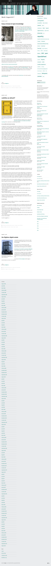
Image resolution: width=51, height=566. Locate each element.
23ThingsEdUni (41, 20)
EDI (43, 33)
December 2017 (4, 463)
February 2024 (4, 329)
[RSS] (11, 1)
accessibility (4, 226)
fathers (4, 269)
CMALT (43, 25)
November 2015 (4, 513)
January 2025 (4, 309)
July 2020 (3, 400)
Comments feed (4, 555)
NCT (20, 67)
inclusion (43, 41)
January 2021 (4, 389)
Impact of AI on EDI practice (41, 110)
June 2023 (3, 342)
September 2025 (4, 294)
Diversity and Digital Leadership (42, 216)
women (20, 87)
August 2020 (4, 398)
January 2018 (4, 461)
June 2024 (3, 322)
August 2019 (4, 424)
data (44, 28)
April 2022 (3, 363)
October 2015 (4, 515)
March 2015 (3, 530)
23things (45, 18)
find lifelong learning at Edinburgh (43, 128)
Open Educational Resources (7, 267)
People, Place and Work (19, 225)
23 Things (38, 176)
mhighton (7, 83)
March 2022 (3, 366)
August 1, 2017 (4, 234)
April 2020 (3, 407)
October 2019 (4, 420)
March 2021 (3, 385)
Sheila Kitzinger (25, 67)
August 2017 (4, 472)
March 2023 (3, 348)
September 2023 (4, 335)
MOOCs (39, 53)
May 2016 (3, 500)
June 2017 (3, 476)
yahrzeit (13, 269)
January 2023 (4, 353)
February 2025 (4, 307)
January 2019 (4, 439)
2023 (37, 223)
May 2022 (3, 361)
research (39, 62)
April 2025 (3, 303)
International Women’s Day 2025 (42, 163)
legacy (7, 269)
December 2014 (4, 537)
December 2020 (4, 392)
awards (39, 25)
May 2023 (3, 344)
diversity (4, 87)
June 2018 (3, 452)
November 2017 (4, 465)
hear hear (8, 226)
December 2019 (4, 415)
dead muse (21, 75)
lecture (12, 226)
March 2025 (3, 305)
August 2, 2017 (4, 95)
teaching (42, 66)
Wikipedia (16, 87)
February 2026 (4, 290)
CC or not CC (39, 178)
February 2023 (4, 350)
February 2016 (4, 506)
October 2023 (4, 333)
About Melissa (39, 205)
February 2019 (4, 437)
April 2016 (3, 502)
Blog (38, 228)
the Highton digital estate (10, 237)
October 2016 (4, 491)
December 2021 (4, 370)
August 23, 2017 (4, 21)
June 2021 (3, 381)
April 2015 (3, 528)
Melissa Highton (7, 8)
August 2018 (4, 450)
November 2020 (4, 394)
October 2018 (4, 446)
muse (10, 87)
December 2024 (4, 311)
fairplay (39, 41)
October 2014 (4, 541)
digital (47, 28)
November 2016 (4, 489)
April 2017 (3, 480)
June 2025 (3, 298)
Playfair (43, 59)
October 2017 (4, 467)
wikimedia (13, 87)
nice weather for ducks (41, 146)
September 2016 (4, 493)
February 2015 (4, 532)
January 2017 (4, 487)
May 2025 (3, 301)
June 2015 (3, 524)
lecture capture (44, 48)
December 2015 (4, 511)
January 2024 (4, 331)
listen (14, 226)
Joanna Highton (39, 125)
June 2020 (3, 402)
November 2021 (4, 372)
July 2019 (3, 426)
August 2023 (4, 337)
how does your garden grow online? (43, 154)
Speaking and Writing (40, 214)
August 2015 (4, 519)
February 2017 (4, 485)
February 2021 (4, 387)
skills (43, 62)
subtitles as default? (8, 98)
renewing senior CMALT (41, 166)
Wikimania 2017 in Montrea (26, 27)
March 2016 (3, 504)
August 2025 (4, 296)
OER (42, 53)
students (39, 66)
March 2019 (3, 435)
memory (9, 269)
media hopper (46, 50)
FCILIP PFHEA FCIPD (40, 209)
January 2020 (4, 413)
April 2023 (3, 346)
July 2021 (3, 379)
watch (17, 226)
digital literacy (41, 30)
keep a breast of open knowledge (13, 24)
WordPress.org (4, 557)
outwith (39, 59)
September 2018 (4, 448)
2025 (37, 230)
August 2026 (4, 283)
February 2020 (4, 411)
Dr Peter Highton (22, 258)
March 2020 (3, 409)
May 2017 (3, 478)
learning (39, 48)
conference (40, 28)
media (42, 50)
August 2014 (4, 545)
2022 (37, 221)
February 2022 (4, 368)
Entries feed (4, 553)
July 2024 (3, 320)
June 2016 (3, 498)
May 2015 (3, 526)
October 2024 (4, 316)
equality (7, 87)
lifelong (39, 50)
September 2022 (4, 357)
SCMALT (38, 207)
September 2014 (4, 543)
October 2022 (4, 355)
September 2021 (4, 374)
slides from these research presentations (9, 64)
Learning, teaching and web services (8, 225)
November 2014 (4, 539)
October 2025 (4, 292)
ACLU (22, 35)
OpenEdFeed (42, 56)
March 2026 (3, 288)
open (46, 53)
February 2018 (4, 459)
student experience (42, 64)
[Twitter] (9, 1)
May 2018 (3, 454)
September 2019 (4, 422)
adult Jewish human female (41, 157)
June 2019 (3, 428)
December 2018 (4, 441)
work (43, 76)
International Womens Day (43, 43)
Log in (3, 551)
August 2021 (4, 376)
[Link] (2, 1)
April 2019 (3, 433)
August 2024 (4, 318)
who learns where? (40, 170)
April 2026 (3, 285)
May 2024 (3, 324)
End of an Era (39, 118)
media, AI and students (41, 160)
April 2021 (3, 383)
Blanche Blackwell (5, 76)
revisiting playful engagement (42, 139)
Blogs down (39, 103)
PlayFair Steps (39, 211)
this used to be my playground (42, 68)
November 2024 (4, 314)
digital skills (47, 30)
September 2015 (4, 517)
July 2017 (3, 474)
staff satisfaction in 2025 (41, 136)
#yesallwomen (40, 18)
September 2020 (4, 396)
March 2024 (3, 327)
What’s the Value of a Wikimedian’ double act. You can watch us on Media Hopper (23, 30)
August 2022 (4, 359)
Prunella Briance (11, 67)
